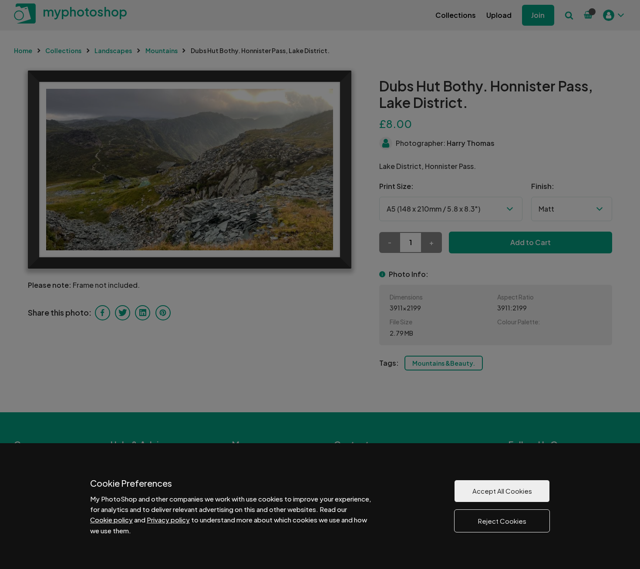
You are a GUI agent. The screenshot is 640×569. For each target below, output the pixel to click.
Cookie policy (111, 519)
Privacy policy (168, 519)
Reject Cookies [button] (502, 521)
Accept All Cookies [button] (502, 491)
